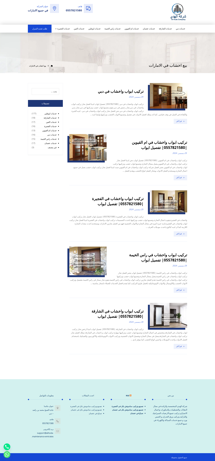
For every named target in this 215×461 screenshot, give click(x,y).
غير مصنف (52, 147)
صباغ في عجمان (136, 413)
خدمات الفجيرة (50, 126)
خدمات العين (51, 122)
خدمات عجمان (51, 143)
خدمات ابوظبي (50, 113)
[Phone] (7, 446)
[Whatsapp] (7, 454)
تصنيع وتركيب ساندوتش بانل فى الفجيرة (127, 406)
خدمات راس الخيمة (49, 139)
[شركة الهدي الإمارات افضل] (178, 12)
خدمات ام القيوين (49, 130)
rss (127, 395)
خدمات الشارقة (50, 117)
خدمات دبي (52, 134)
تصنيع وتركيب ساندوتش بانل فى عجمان (127, 409)
